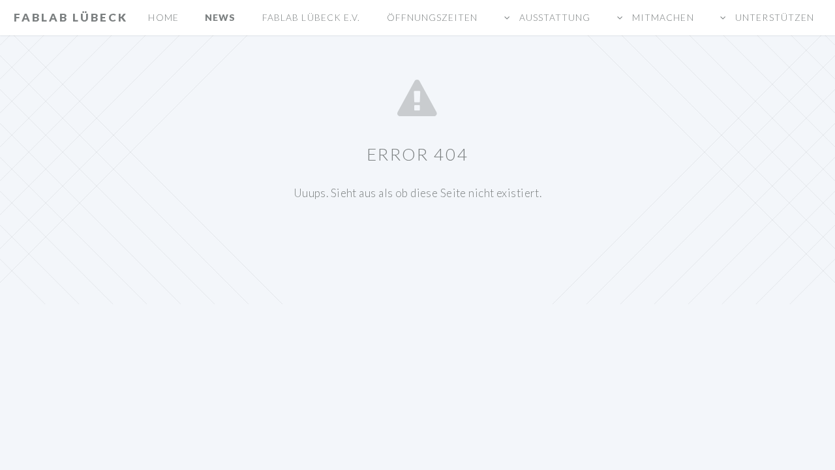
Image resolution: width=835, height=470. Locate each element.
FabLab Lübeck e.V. (311, 17)
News (220, 17)
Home (163, 17)
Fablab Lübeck (71, 17)
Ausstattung (553, 17)
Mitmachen (661, 17)
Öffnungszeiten (432, 17)
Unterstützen (773, 17)
